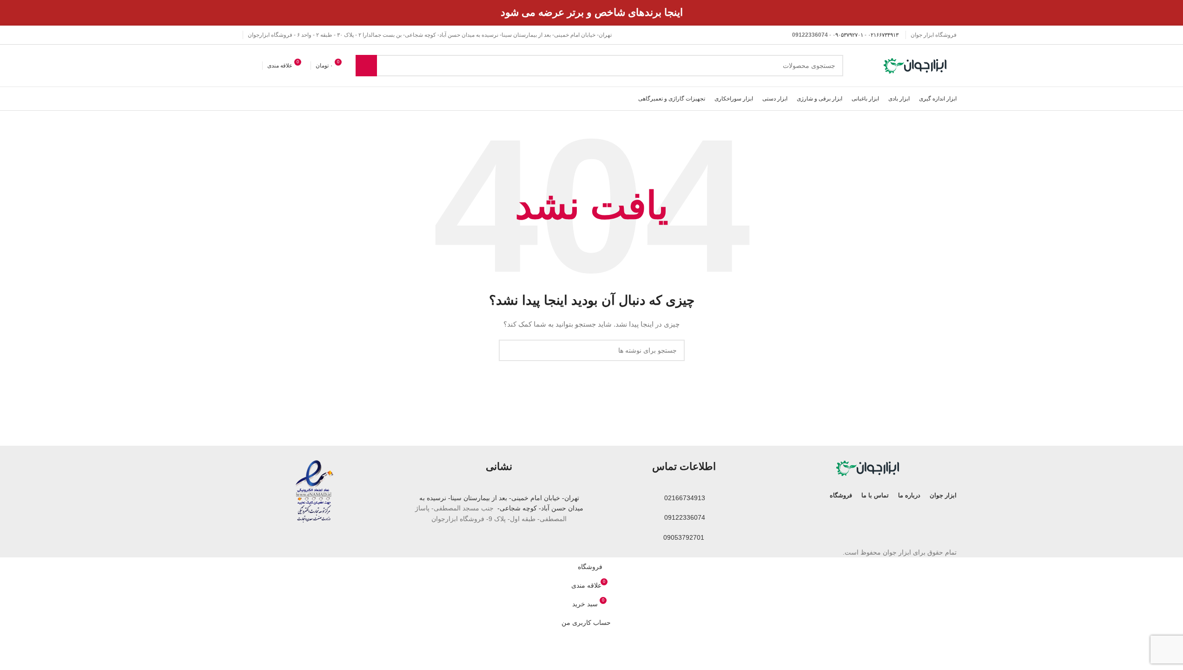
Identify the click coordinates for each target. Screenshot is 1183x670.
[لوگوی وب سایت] (916, 65)
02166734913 (683, 498)
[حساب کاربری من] (230, 65)
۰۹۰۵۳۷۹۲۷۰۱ (848, 35)
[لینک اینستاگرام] (232, 35)
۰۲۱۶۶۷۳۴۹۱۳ (883, 35)
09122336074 (683, 517)
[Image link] (868, 467)
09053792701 (683, 537)
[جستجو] (366, 65)
